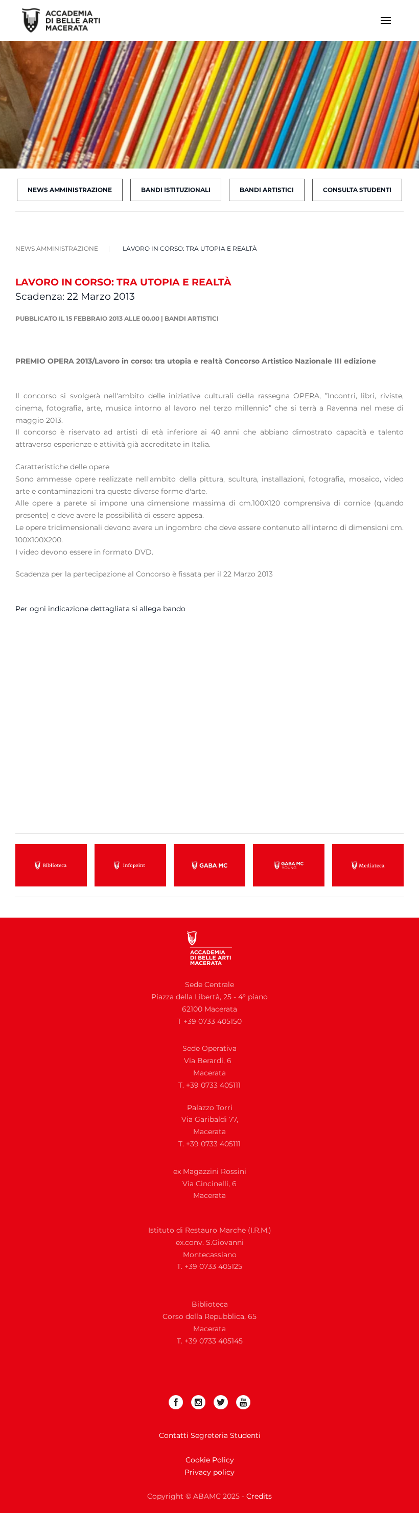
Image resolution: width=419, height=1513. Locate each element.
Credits (259, 1496)
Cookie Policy (209, 1459)
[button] (386, 20)
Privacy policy (209, 1472)
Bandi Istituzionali (176, 190)
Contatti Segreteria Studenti (210, 1435)
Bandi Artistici (267, 190)
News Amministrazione (70, 190)
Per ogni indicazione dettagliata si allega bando (100, 608)
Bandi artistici (192, 318)
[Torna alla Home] (67, 20)
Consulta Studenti (357, 190)
